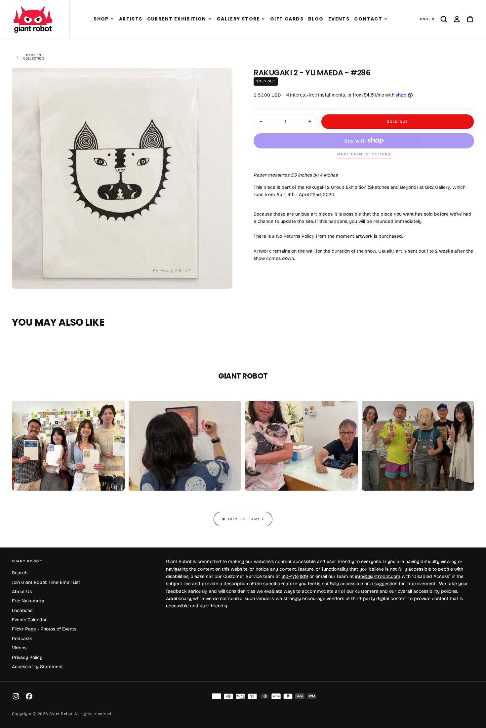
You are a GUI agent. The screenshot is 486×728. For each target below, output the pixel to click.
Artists (130, 19)
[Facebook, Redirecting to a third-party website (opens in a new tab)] (29, 696)
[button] (112, 19)
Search (19, 573)
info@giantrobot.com (377, 576)
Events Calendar (29, 620)
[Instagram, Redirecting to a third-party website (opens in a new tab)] (16, 696)
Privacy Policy (27, 657)
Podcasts (22, 638)
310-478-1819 (294, 576)
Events (338, 19)
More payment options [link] (363, 154)
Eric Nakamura (28, 601)
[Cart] (470, 19)
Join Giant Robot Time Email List (46, 582)
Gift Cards (287, 19)
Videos (19, 648)
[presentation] (222, 278)
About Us (22, 591)
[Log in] (457, 19)
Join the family (246, 519)
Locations (22, 610)
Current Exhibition (176, 19)
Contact (368, 19)
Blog (316, 19)
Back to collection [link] (33, 57)
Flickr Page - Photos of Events (44, 629)
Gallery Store (238, 19)
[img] (216, 696)
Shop (101, 19)
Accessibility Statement (37, 666)
